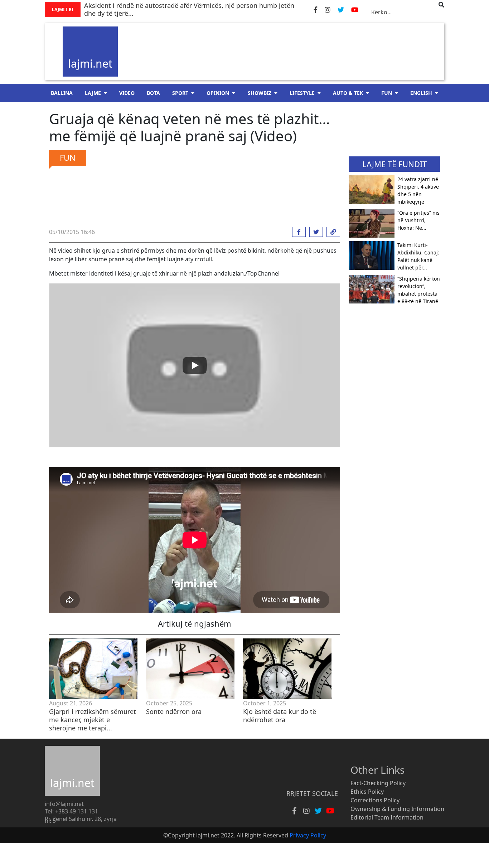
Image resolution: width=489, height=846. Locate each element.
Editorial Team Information (386, 817)
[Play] (195, 365)
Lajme (93, 92)
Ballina (62, 92)
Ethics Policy (367, 792)
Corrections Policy (375, 800)
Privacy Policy (308, 835)
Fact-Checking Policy (378, 783)
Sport (180, 92)
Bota (153, 92)
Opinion (218, 92)
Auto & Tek (348, 92)
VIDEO (127, 92)
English (421, 92)
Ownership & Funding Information (397, 809)
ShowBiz (259, 92)
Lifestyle (302, 92)
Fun (386, 92)
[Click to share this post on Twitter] (314, 232)
